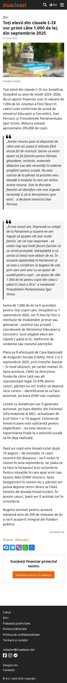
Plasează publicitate (16, 623)
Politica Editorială (15, 629)
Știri (5, 17)
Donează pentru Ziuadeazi (33, 575)
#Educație (22, 540)
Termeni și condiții (15, 640)
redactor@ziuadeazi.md (18, 650)
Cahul (7, 612)
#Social (8, 540)
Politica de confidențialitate (21, 635)
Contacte (9, 670)
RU (55, 5)
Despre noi (10, 665)
